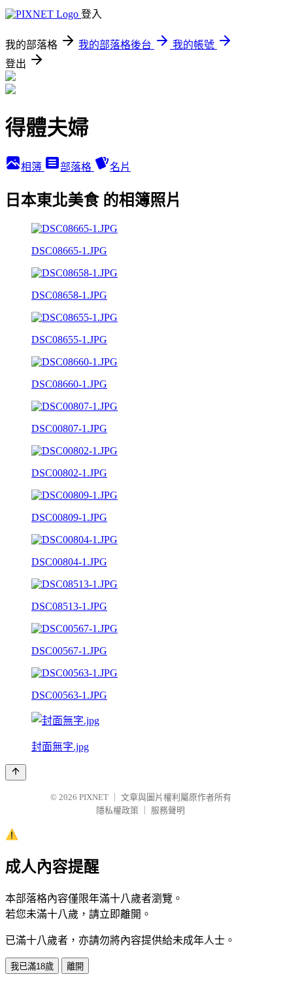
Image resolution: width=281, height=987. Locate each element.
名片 (120, 167)
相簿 (32, 167)
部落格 (77, 167)
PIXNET (93, 797)
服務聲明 (168, 810)
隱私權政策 (117, 810)
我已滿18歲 (32, 966)
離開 (75, 966)
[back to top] (15, 772)
